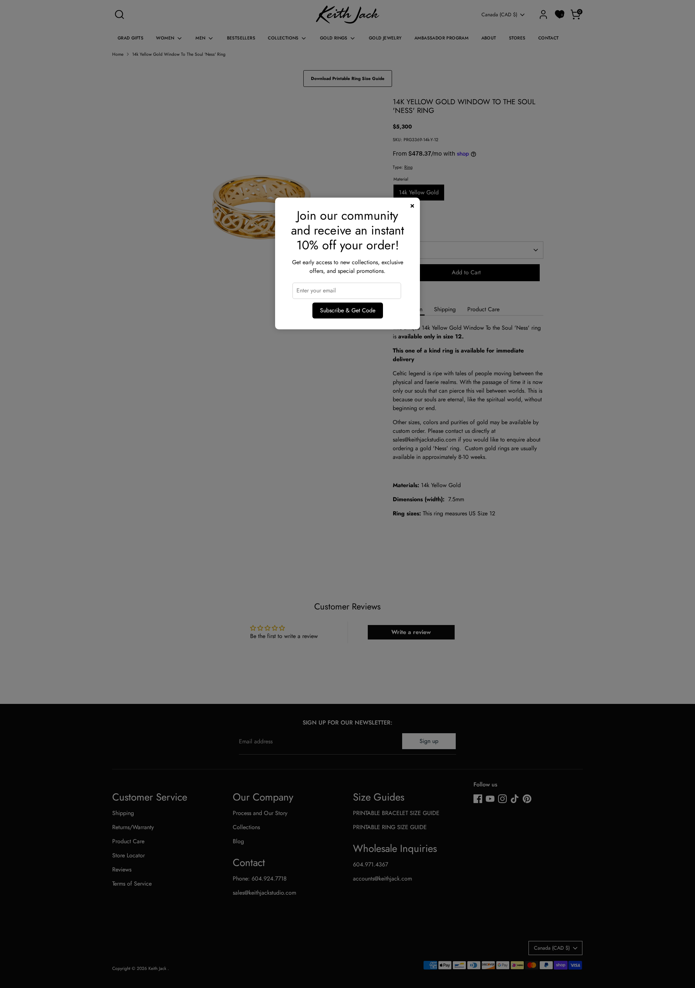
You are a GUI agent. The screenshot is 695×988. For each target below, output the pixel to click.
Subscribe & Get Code (347, 310)
